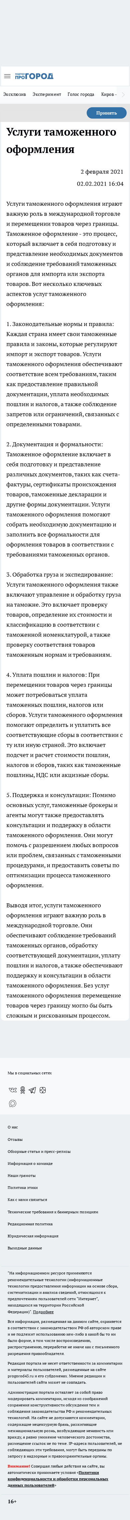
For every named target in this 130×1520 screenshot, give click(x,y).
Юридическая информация (33, 1235)
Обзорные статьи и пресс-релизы (39, 1151)
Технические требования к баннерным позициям (53, 1211)
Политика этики (23, 1187)
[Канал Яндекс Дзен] (43, 1090)
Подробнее (43, 1311)
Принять (106, 113)
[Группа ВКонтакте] (13, 1090)
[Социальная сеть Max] (13, 1103)
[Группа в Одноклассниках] (23, 1090)
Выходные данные (25, 1247)
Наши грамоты (22, 1175)
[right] (123, 95)
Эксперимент (47, 94)
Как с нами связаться (27, 1199)
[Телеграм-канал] (33, 1090)
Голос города (81, 94)
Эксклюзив (14, 94)
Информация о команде (30, 1163)
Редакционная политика (30, 1223)
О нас (13, 1126)
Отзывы (15, 1139)
